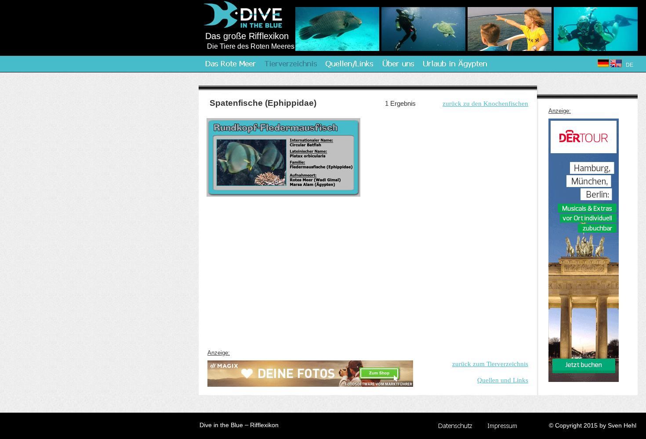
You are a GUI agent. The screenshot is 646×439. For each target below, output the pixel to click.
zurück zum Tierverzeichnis (490, 363)
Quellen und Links (502, 380)
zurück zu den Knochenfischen (485, 103)
